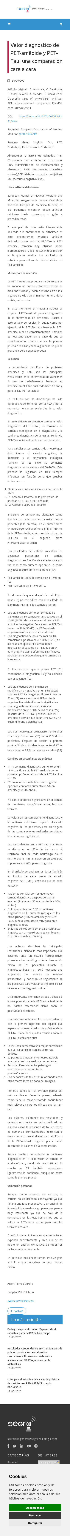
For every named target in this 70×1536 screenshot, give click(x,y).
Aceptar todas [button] (35, 1507)
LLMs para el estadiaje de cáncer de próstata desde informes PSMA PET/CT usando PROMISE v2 (33, 1383)
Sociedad (12, 1462)
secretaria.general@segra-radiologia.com (32, 1438)
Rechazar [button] (35, 1515)
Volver (18, 1311)
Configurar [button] (35, 1523)
